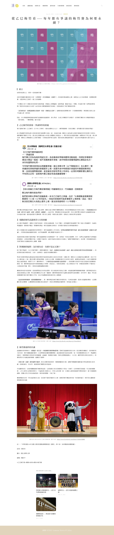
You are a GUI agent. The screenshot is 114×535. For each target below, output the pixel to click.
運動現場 (45, 5)
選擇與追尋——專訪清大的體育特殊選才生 (46, 515)
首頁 (24, 5)
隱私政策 (69, 5)
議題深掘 (30, 5)
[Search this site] (102, 5)
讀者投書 (52, 5)
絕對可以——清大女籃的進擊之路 (68, 491)
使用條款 (76, 5)
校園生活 (37, 5)
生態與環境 (61, 5)
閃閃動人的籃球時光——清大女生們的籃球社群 (46, 491)
